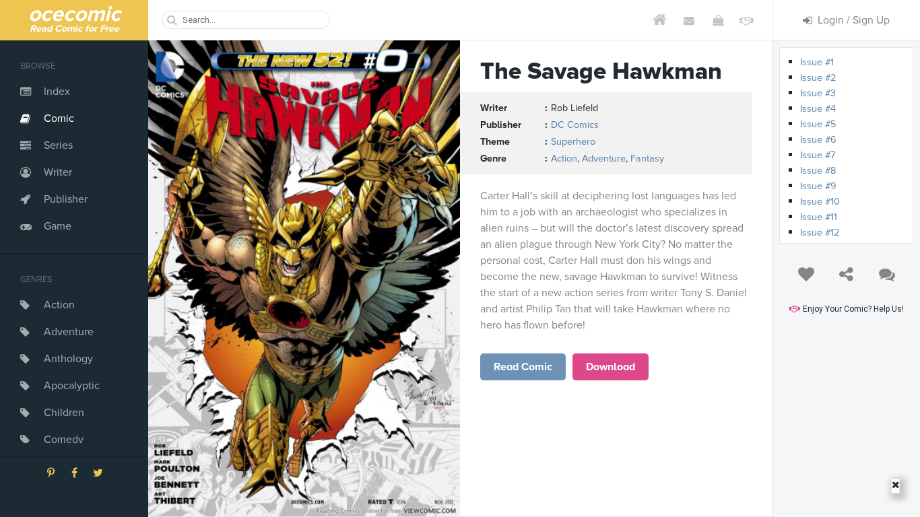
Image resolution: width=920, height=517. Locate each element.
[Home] (659, 20)
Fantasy (647, 158)
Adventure (69, 332)
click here (523, 367)
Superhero (573, 141)
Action (59, 305)
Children (64, 412)
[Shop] (717, 20)
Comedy (64, 439)
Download (610, 367)
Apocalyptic (72, 385)
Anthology (68, 359)
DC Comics (575, 125)
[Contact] (688, 20)
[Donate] (746, 20)
